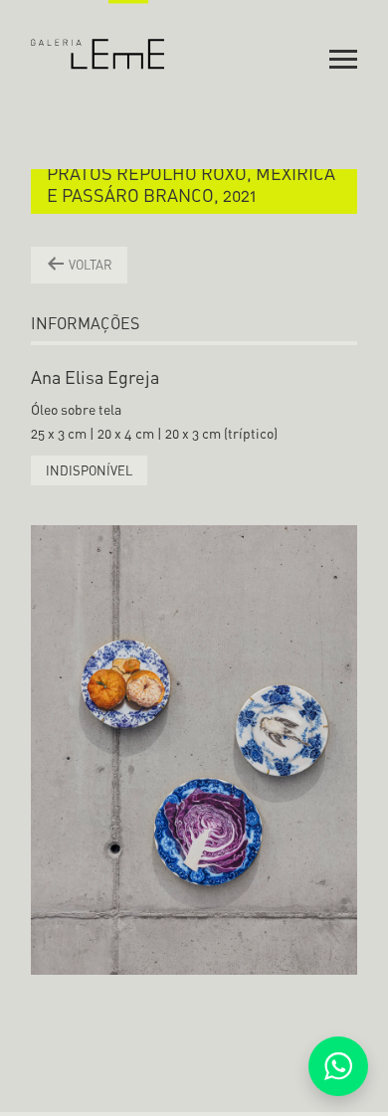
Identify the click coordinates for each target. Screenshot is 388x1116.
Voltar (89, 265)
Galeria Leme (98, 35)
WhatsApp (338, 1066)
